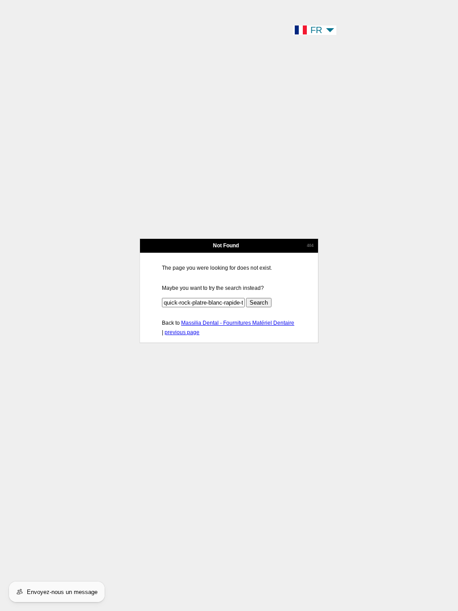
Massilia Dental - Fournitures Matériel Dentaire (237, 323)
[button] (314, 30)
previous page (182, 332)
